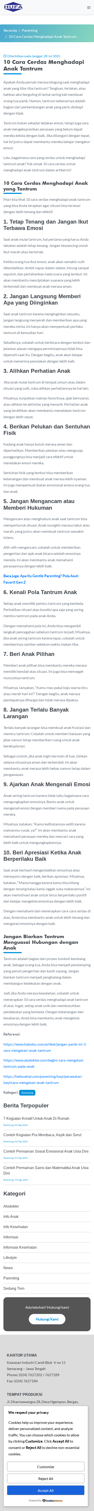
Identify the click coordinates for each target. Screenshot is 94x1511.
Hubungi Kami (47, 1319)
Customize (45, 1466)
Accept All (46, 1490)
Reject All (45, 1478)
